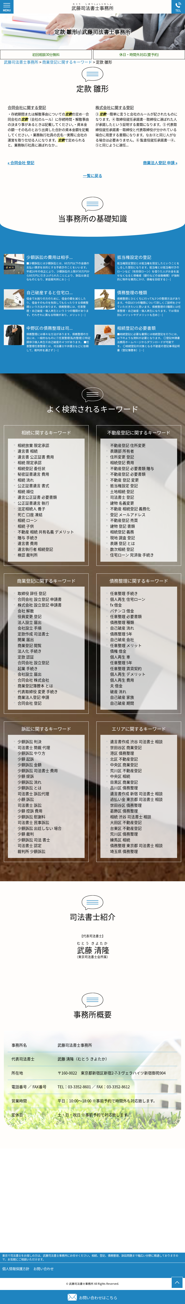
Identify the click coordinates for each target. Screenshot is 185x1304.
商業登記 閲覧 (30, 645)
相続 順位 (26, 491)
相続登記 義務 (122, 532)
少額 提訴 (26, 776)
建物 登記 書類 (122, 526)
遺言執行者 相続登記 (35, 549)
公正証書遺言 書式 (33, 485)
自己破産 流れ (122, 628)
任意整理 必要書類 (126, 616)
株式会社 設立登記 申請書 (40, 605)
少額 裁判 (26, 834)
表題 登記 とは (122, 543)
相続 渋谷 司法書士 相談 (130, 816)
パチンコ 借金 (122, 611)
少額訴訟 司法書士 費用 (38, 770)
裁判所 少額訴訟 (31, 851)
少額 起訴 (26, 759)
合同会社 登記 (30, 703)
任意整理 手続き (124, 593)
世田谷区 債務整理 (126, 805)
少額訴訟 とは (30, 788)
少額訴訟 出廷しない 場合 (40, 828)
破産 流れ (118, 691)
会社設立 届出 (30, 674)
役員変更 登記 (30, 616)
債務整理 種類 (122, 622)
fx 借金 (116, 605)
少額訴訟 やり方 (31, 753)
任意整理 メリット (126, 645)
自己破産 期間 (122, 703)
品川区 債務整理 (124, 788)
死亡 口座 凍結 (30, 514)
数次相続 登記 (122, 549)
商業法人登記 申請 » (160, 162)
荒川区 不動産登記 (126, 770)
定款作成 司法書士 (33, 634)
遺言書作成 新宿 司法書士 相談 (136, 793)
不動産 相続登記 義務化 (130, 508)
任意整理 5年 (121, 662)
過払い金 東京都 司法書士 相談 (136, 799)
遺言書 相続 (28, 451)
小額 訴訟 (26, 799)
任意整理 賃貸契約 (126, 668)
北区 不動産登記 (124, 759)
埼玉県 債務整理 (124, 851)
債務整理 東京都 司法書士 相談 (136, 845)
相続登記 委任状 (31, 468)
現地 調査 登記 (122, 537)
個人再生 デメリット (128, 674)
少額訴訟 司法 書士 (34, 840)
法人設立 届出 (30, 622)
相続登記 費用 (122, 462)
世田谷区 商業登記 (126, 747)
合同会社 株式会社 (33, 680)
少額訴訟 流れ (30, 782)
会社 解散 (26, 611)
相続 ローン (27, 520)
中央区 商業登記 (124, 764)
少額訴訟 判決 (30, 741)
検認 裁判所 (28, 555)
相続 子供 (26, 526)
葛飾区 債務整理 (124, 811)
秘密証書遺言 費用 (33, 474)
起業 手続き (28, 668)
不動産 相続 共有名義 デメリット (46, 532)
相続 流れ (26, 480)
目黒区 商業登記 (124, 782)
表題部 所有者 (122, 451)
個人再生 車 (120, 657)
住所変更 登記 (122, 457)
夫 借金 (116, 685)
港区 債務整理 (122, 753)
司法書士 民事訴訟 (33, 822)
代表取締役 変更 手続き (38, 691)
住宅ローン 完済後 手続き (132, 555)
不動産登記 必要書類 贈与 (132, 468)
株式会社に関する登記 (114, 107)
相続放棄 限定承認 (33, 445)
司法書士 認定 (30, 845)
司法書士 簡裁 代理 (34, 747)
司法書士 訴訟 (30, 805)
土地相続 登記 (122, 491)
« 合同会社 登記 (21, 162)
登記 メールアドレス (128, 514)
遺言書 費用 (28, 543)
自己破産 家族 (122, 697)
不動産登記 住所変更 (128, 445)
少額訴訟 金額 (30, 764)
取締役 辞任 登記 (32, 593)
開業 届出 (26, 639)
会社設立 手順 (30, 628)
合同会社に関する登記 (27, 107)
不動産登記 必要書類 (128, 474)
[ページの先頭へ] (177, 1282)
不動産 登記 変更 (124, 480)
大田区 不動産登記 (126, 822)
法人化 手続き (30, 651)
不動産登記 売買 (124, 520)
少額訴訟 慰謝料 (31, 816)
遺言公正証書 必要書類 (37, 497)
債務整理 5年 (121, 634)
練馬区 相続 (120, 840)
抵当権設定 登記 (124, 485)
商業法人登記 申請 (33, 697)
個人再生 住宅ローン (127, 599)
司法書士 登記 (122, 497)
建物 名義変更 (122, 503)
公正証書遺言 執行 (33, 503)
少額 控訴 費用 (30, 811)
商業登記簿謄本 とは (35, 685)
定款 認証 (26, 657)
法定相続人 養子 (31, 508)
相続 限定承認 (30, 462)
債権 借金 (118, 651)
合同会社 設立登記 (33, 662)
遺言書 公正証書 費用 (36, 457)
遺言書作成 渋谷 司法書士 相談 (136, 741)
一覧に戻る (92, 175)
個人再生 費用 (122, 680)
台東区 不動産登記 (126, 828)
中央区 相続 (120, 776)
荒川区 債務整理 (124, 834)
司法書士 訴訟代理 (33, 793)
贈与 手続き (28, 537)
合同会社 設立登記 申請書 (40, 599)
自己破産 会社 (122, 639)
